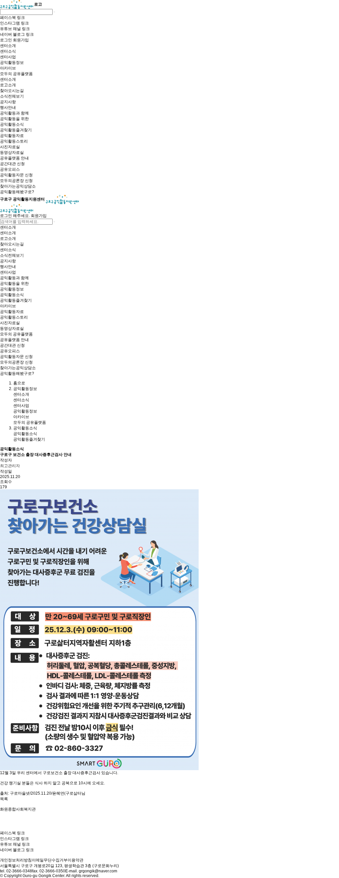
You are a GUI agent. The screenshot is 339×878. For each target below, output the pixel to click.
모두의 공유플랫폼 (29, 422)
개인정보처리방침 (16, 860)
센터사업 (21, 405)
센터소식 (21, 400)
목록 (4, 799)
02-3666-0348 (19, 871)
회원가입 (39, 215)
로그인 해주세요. (15, 215)
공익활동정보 (25, 411)
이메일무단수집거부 (50, 860)
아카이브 (21, 417)
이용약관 (75, 860)
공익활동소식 (25, 433)
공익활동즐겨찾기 (29, 439)
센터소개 (21, 394)
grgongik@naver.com (98, 871)
